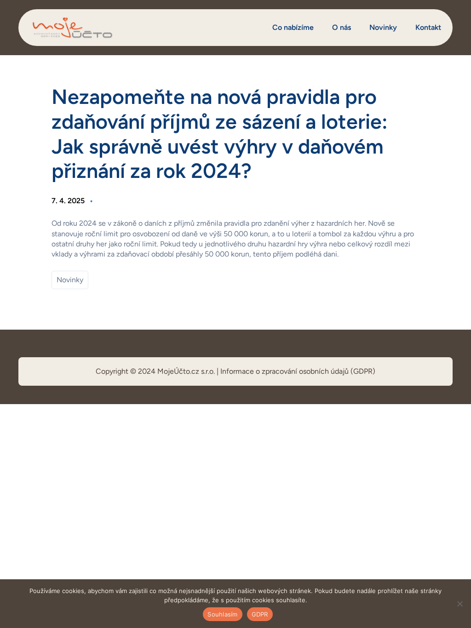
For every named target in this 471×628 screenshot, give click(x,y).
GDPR (260, 614)
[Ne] (459, 603)
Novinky (70, 279)
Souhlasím (222, 614)
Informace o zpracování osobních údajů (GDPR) (297, 371)
